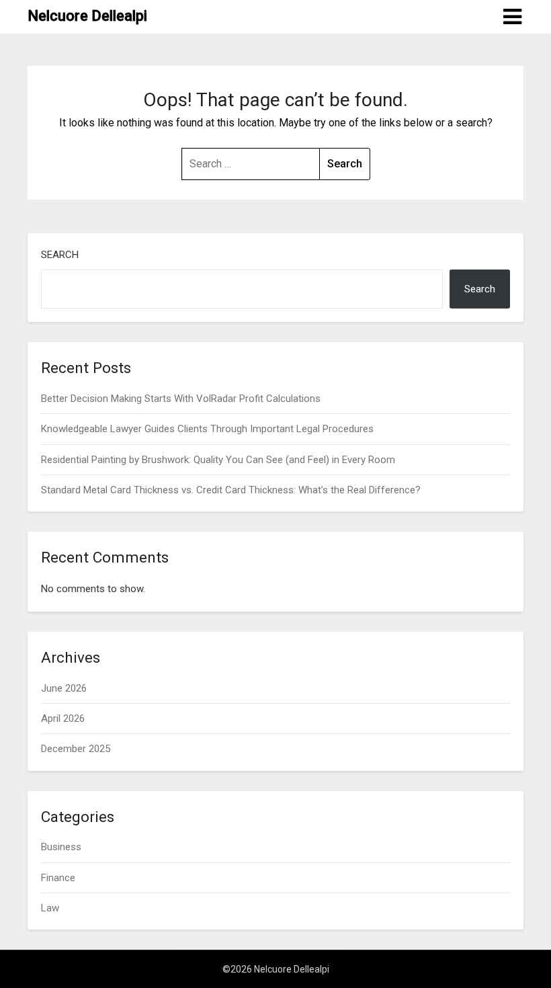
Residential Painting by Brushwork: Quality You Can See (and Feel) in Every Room (218, 460)
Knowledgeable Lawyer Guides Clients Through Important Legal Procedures (207, 429)
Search (60, 255)
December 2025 (75, 749)
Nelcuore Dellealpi (87, 15)
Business (61, 847)
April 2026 (63, 718)
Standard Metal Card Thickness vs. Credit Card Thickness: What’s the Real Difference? (231, 490)
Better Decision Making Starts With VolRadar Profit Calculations (181, 399)
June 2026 (64, 688)
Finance (58, 878)
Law (50, 908)
